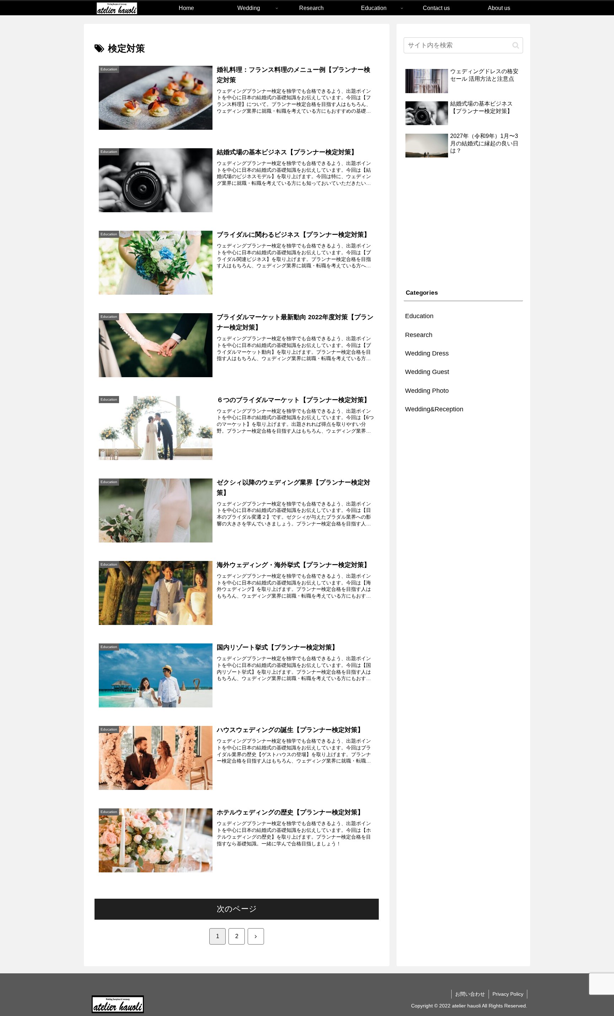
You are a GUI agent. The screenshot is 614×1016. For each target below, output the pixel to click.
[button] (516, 45)
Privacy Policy (507, 994)
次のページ (237, 908)
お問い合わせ (470, 994)
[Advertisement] (463, 224)
